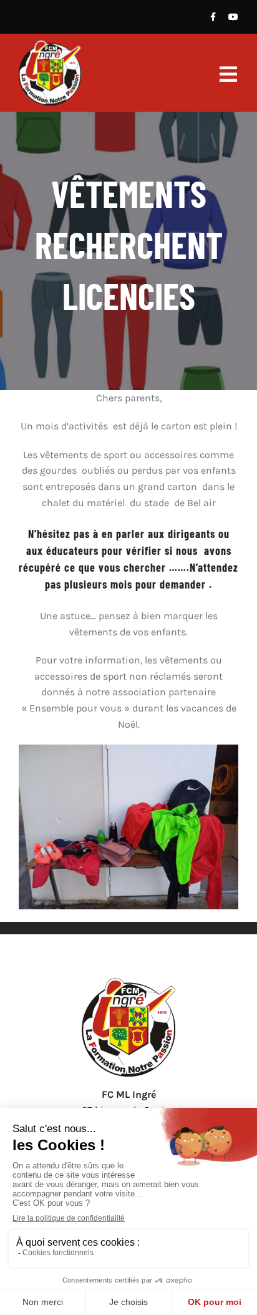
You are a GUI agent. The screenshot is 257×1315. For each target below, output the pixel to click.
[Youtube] (233, 16)
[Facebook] (213, 16)
